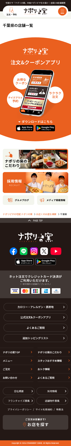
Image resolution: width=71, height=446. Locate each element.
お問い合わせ (10, 377)
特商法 (59, 409)
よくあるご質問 (36, 328)
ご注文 (6, 369)
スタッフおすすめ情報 (50, 360)
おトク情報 (44, 369)
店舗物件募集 (52, 400)
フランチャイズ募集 (19, 400)
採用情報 (52, 391)
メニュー (7, 360)
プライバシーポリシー (19, 409)
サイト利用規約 (44, 409)
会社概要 (19, 391)
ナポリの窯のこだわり (50, 352)
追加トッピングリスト (35, 338)
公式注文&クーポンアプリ (35, 317)
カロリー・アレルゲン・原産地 (35, 307)
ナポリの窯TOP (11, 352)
